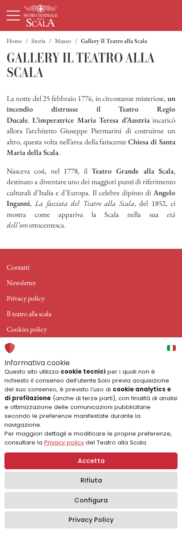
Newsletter (21, 282)
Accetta (91, 460)
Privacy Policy (91, 519)
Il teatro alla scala (29, 313)
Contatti (18, 267)
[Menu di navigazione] (13, 15)
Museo (63, 41)
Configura (91, 500)
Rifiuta (91, 480)
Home (14, 41)
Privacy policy (26, 298)
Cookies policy (27, 329)
